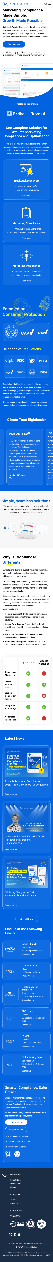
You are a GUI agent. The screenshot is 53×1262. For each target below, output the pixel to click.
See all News (26, 919)
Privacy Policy (39, 1243)
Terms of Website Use (24, 1243)
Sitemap (12, 1243)
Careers (13, 1187)
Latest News (15, 1180)
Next (46, 114)
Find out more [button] (14, 44)
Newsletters (15, 1183)
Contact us (27, 954)
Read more (26, 195)
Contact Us (15, 1216)
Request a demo (16, 1130)
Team (12, 1200)
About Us (14, 1203)
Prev (7, 114)
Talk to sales (16, 1122)
